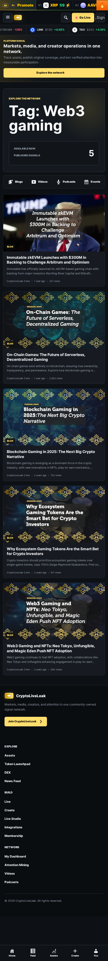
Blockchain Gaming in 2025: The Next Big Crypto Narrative (51, 454)
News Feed (13, 781)
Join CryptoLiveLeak (22, 721)
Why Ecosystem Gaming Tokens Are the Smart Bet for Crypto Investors (53, 551)
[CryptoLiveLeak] (18, 18)
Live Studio (13, 819)
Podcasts (69, 181)
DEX (8, 772)
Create (10, 810)
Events (95, 181)
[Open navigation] (8, 17)
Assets (10, 755)
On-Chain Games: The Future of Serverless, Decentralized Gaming (46, 357)
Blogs (19, 181)
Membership (14, 836)
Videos (42, 181)
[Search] (66, 17)
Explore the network (50, 72)
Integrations (13, 827)
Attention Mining (17, 865)
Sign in (101, 17)
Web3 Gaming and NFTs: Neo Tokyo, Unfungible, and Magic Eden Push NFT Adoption (51, 648)
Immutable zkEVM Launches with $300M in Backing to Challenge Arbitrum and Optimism (48, 260)
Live (8, 801)
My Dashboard (15, 856)
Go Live (84, 17)
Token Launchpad (17, 764)
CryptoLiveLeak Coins (18, 281)
